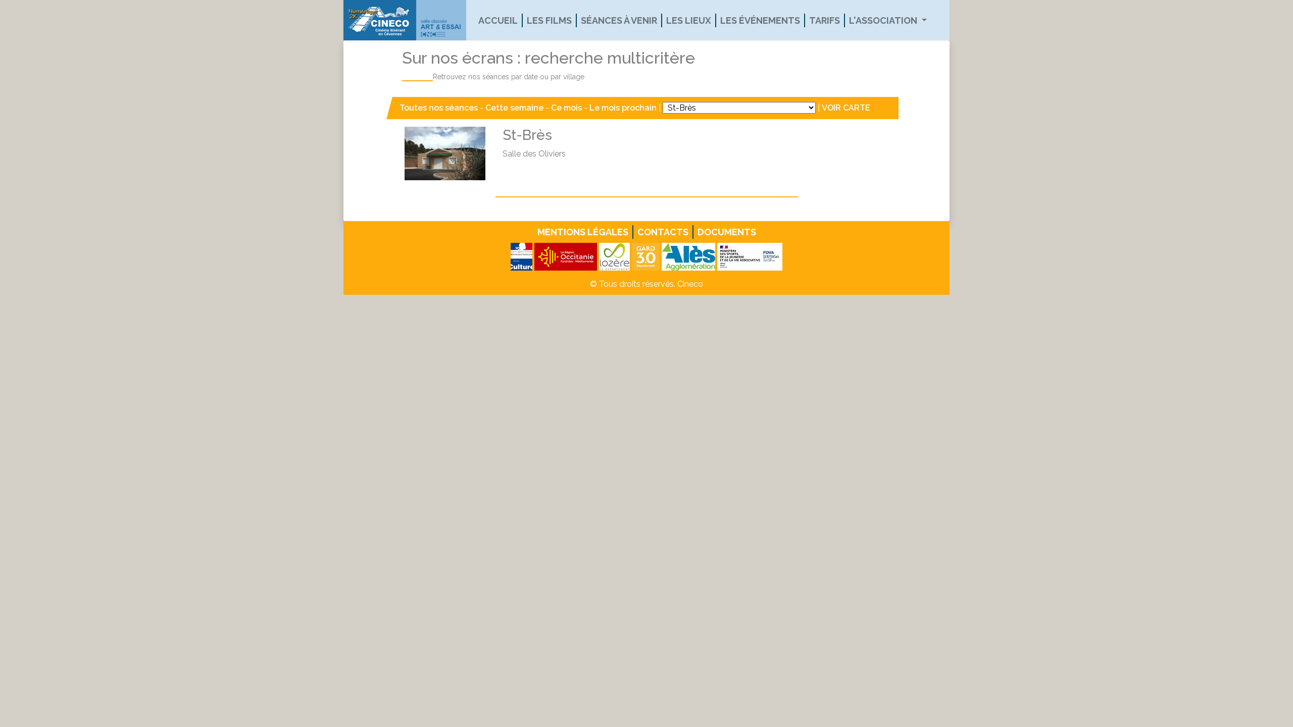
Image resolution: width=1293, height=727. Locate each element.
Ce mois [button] (566, 108)
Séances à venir (619, 20)
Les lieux (688, 20)
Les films (549, 20)
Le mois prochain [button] (623, 108)
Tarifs (824, 20)
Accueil (498, 20)
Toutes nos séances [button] (440, 108)
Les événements (760, 20)
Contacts (662, 232)
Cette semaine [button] (514, 108)
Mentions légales (582, 232)
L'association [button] (884, 20)
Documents (727, 232)
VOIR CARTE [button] (846, 108)
